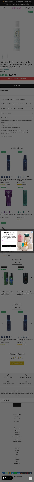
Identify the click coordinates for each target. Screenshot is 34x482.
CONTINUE (9, 246)
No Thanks (9, 248)
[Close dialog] (32, 232)
